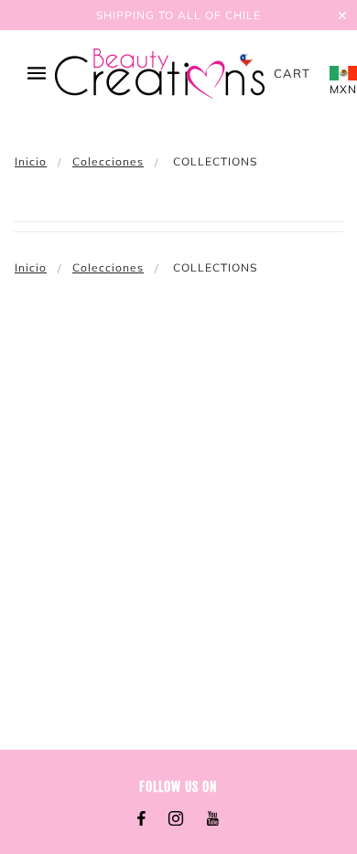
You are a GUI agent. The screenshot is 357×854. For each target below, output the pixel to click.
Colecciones (108, 161)
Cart (292, 73)
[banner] (160, 73)
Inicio (31, 161)
